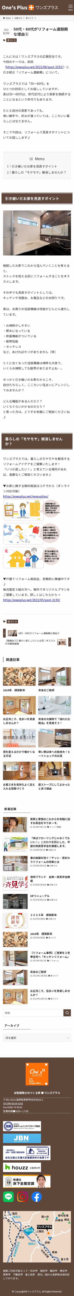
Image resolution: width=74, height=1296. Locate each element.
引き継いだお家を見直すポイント (34, 166)
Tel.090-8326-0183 (13, 1103)
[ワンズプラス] (30, 7)
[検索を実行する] (67, 1012)
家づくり (11, 40)
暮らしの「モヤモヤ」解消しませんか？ (39, 172)
